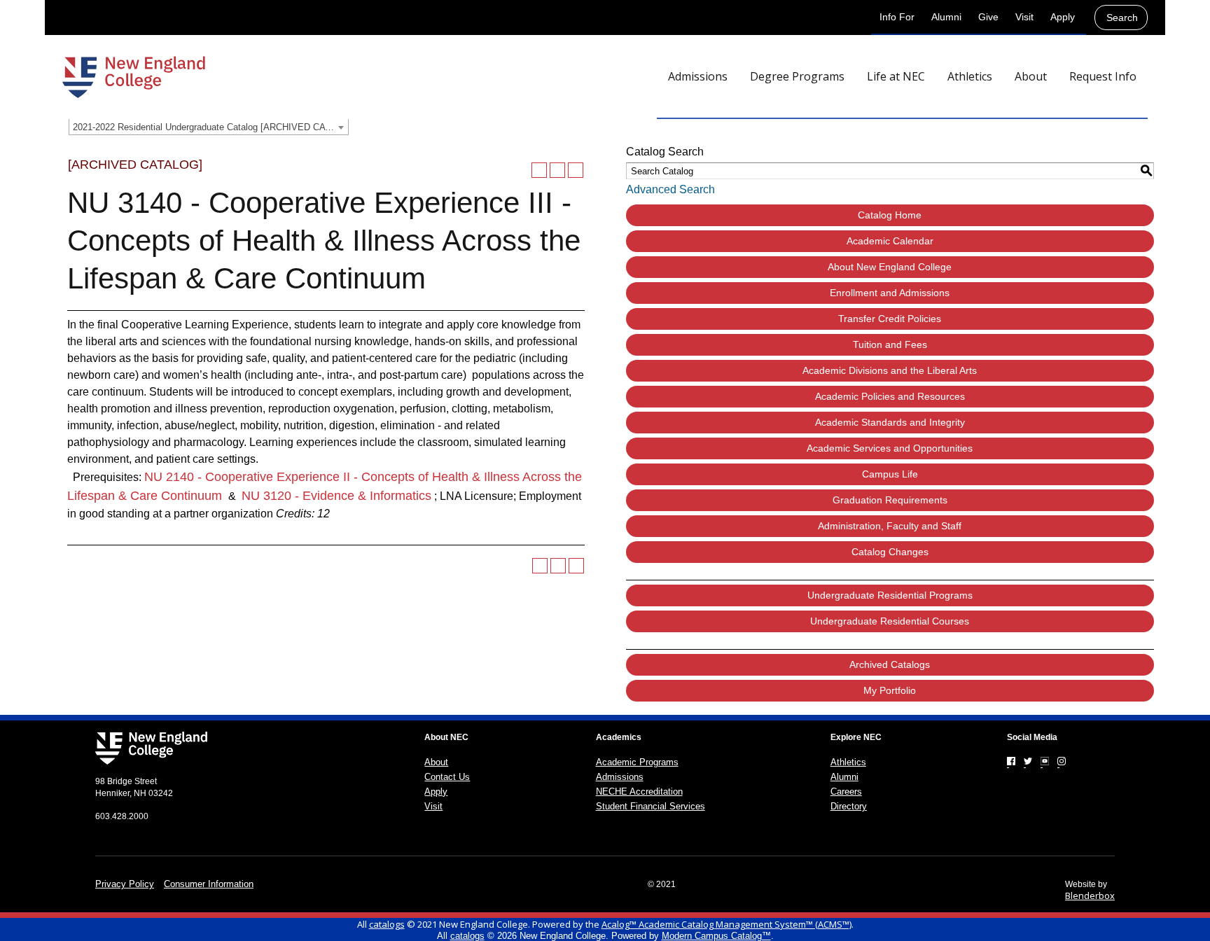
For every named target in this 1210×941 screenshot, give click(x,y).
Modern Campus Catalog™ (716, 935)
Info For (897, 16)
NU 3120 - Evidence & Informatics (336, 496)
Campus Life (890, 474)
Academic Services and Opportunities (890, 448)
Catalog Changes (890, 551)
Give (988, 16)
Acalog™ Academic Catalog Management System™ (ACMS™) (726, 924)
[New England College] (133, 77)
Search (1122, 17)
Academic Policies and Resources (890, 396)
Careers (846, 791)
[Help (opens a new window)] (575, 170)
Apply (1062, 16)
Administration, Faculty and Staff (889, 525)
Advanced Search (670, 189)
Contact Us (447, 777)
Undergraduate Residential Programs (890, 595)
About (436, 762)
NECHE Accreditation (639, 791)
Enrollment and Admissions (890, 292)
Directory (848, 806)
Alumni (946, 16)
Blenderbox (1090, 895)
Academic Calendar (890, 240)
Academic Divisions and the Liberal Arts (889, 370)
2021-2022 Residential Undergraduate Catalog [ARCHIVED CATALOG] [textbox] (210, 127)
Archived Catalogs (889, 664)
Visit (1024, 16)
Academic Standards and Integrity (890, 422)
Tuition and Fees (890, 344)
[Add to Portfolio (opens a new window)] (539, 170)
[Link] (1011, 761)
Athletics (848, 762)
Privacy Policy (124, 884)
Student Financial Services (650, 806)
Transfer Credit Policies (889, 318)
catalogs (387, 924)
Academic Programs (637, 762)
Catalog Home (890, 215)
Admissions (620, 777)
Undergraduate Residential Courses (889, 621)
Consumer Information (208, 884)
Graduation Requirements (890, 500)
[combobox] (209, 126)
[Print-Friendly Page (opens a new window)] (557, 170)
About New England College (890, 266)
